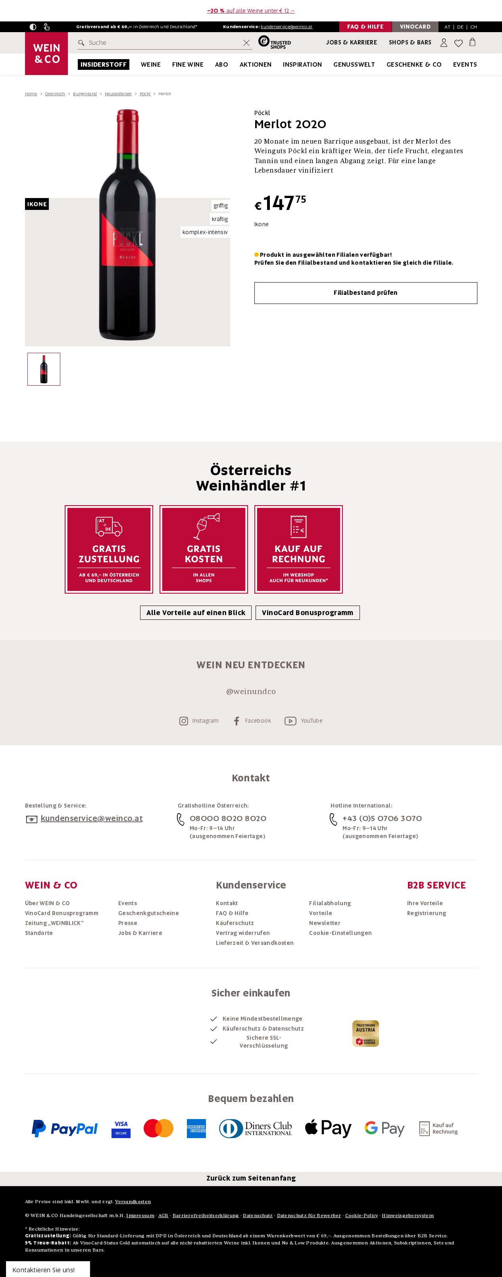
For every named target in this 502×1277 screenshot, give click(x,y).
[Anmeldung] (445, 43)
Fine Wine (188, 64)
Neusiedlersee (118, 93)
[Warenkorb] (472, 41)
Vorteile (320, 913)
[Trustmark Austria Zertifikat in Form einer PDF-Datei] (365, 1033)
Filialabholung (330, 903)
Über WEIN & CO (47, 903)
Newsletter (324, 923)
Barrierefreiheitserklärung (206, 1215)
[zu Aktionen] (282, 64)
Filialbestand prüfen (366, 293)
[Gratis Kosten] (204, 549)
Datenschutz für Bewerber (309, 1215)
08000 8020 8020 (228, 818)
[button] (33, 27)
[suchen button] (83, 42)
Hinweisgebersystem (407, 1215)
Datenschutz (258, 1215)
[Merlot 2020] (44, 371)
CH (473, 26)
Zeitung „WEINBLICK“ (54, 923)
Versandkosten (133, 1201)
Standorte (39, 933)
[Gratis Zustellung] (109, 549)
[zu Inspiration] (332, 64)
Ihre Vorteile (425, 903)
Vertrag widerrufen (243, 933)
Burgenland (85, 93)
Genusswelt (354, 64)
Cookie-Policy (361, 1215)
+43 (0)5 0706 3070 (382, 818)
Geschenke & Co (414, 64)
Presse (127, 923)
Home (31, 93)
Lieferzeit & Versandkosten (255, 942)
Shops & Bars (410, 42)
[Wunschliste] (459, 43)
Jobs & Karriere (351, 42)
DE (460, 26)
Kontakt (227, 903)
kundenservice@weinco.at (286, 26)
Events (465, 64)
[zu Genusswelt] (385, 64)
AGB (163, 1215)
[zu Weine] (171, 64)
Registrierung (426, 913)
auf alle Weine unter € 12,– (251, 10)
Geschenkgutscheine (148, 913)
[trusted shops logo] (271, 43)
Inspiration (302, 64)
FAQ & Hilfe (232, 913)
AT (447, 26)
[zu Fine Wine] (213, 64)
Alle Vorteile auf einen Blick (195, 612)
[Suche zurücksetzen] (246, 43)
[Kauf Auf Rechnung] (298, 549)
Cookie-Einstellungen (340, 933)
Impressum (140, 1215)
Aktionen (256, 64)
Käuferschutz (235, 923)
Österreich (55, 93)
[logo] (46, 53)
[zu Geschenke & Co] (452, 64)
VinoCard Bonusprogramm (307, 612)
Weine (151, 64)
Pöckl (145, 93)
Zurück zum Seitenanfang (251, 1178)
